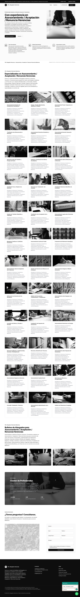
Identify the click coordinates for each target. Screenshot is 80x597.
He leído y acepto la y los (60, 547)
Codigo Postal (51, 535)
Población (64, 535)
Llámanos (19, 36)
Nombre (50, 526)
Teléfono (63, 530)
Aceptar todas (63, 1)
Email (49, 530)
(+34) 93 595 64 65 (38, 571)
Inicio (51, 4)
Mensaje (50, 540)
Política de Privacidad (61, 546)
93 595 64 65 (64, 4)
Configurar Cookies (62, 575)
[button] (22, 537)
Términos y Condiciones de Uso (65, 573)
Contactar (71, 4)
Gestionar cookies (71, 1)
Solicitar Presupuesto (10, 36)
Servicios (55, 4)
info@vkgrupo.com (38, 573)
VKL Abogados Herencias (13, 4)
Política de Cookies (62, 570)
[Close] (77, 583)
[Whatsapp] (76, 593)
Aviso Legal (61, 568)
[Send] (77, 589)
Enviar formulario (61, 549)
